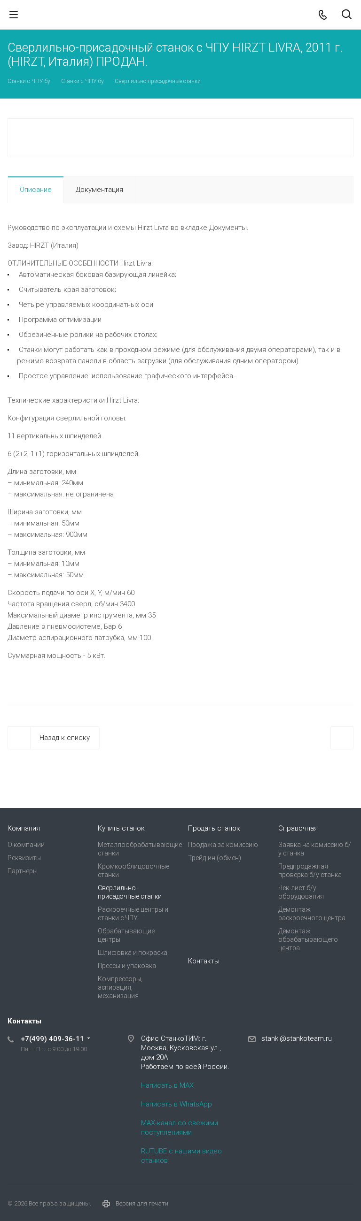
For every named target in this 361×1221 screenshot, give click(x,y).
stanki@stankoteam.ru (296, 1038)
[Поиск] (347, 15)
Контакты (204, 961)
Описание (36, 189)
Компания (24, 828)
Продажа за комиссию (223, 844)
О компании (26, 844)
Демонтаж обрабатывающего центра (308, 939)
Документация (99, 189)
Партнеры (23, 871)
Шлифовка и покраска (132, 952)
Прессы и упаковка (127, 965)
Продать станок (214, 828)
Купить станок (121, 828)
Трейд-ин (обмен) (214, 858)
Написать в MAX (167, 1085)
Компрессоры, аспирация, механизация (120, 987)
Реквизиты (24, 858)
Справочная (298, 828)
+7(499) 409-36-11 (52, 1039)
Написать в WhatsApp (176, 1104)
